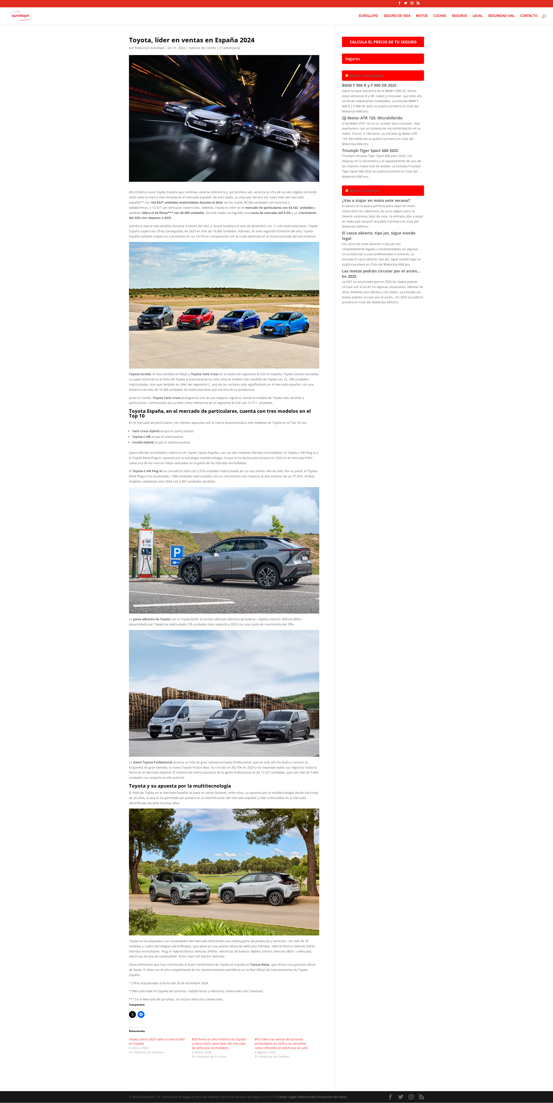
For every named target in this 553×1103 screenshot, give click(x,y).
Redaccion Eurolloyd (149, 48)
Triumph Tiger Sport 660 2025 (370, 150)
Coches (439, 16)
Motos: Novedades (366, 75)
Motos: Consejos (364, 190)
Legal (478, 16)
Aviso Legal (287, 1097)
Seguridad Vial (501, 16)
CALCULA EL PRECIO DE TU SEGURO (383, 41)
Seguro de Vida (397, 16)
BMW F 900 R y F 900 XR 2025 (369, 85)
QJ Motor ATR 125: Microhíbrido (372, 117)
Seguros (459, 16)
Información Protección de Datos (322, 1097)
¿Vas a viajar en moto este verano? (376, 200)
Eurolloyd (368, 16)
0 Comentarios (229, 48)
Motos (422, 16)
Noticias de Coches (202, 48)
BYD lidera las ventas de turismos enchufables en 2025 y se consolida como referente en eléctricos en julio (281, 1043)
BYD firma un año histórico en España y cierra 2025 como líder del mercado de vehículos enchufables (219, 1043)
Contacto (528, 16)
